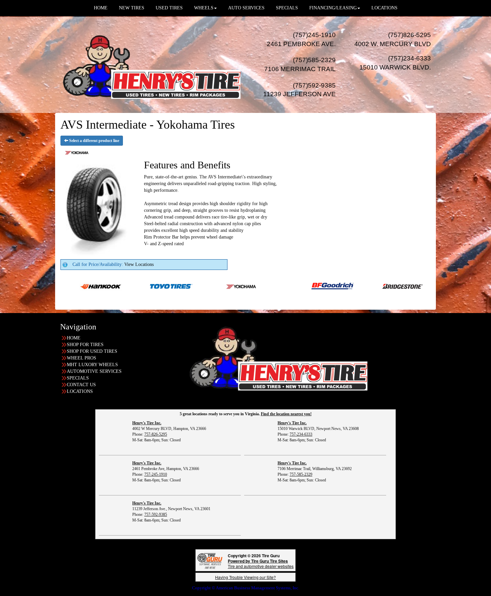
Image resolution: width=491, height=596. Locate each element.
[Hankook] (77, 285)
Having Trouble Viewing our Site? (245, 577)
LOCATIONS (80, 391)
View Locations (139, 264)
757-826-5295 (155, 434)
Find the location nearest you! (286, 414)
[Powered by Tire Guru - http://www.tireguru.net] (209, 560)
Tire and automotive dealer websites (261, 563)
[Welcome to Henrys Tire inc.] (150, 64)
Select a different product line (93, 140)
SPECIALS (78, 378)
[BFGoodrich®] (309, 285)
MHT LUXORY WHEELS (92, 364)
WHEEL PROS (81, 357)
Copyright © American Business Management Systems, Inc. (245, 587)
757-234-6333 (301, 434)
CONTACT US (81, 384)
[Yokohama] (218, 285)
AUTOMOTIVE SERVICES (94, 371)
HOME (73, 337)
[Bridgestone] (379, 285)
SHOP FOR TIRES (85, 344)
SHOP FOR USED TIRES (92, 351)
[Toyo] (148, 285)
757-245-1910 (155, 474)
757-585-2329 (301, 474)
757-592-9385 (155, 514)
